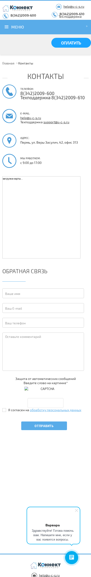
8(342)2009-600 (23, 15)
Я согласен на (44, 410)
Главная (8, 63)
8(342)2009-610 (72, 14)
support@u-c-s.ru (56, 122)
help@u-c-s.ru (73, 6)
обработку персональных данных (55, 410)
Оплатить (71, 42)
